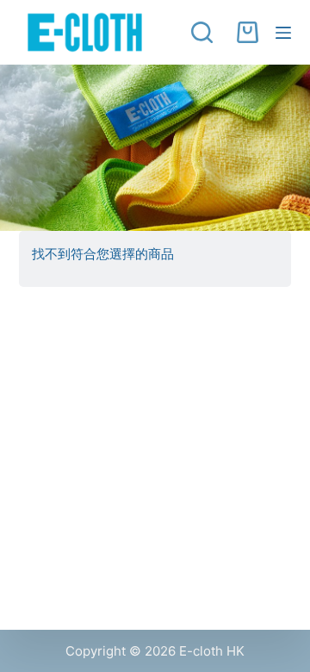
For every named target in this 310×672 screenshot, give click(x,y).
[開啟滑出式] (283, 32)
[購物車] (247, 32)
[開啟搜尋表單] (205, 32)
